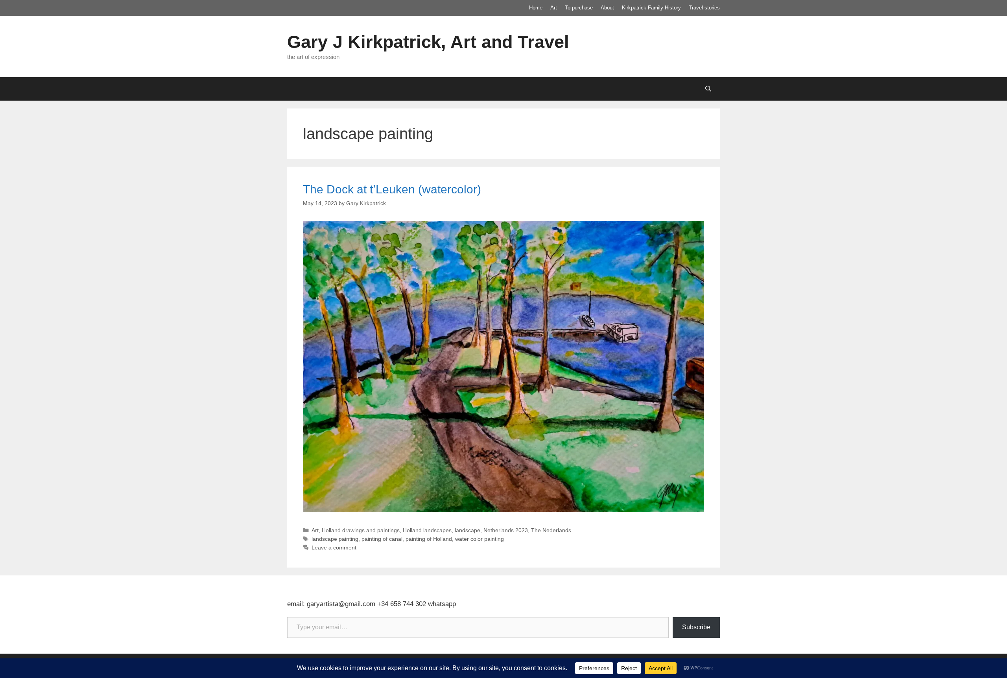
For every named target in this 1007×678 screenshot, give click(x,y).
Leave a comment (334, 547)
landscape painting (335, 539)
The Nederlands (551, 530)
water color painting (479, 539)
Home (535, 8)
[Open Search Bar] (708, 89)
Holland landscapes (427, 530)
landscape (467, 530)
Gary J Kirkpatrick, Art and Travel (428, 42)
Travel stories (704, 8)
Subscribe (696, 627)
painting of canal (381, 539)
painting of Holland (429, 539)
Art (553, 8)
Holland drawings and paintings (361, 530)
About (607, 8)
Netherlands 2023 (505, 530)
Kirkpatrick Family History (651, 8)
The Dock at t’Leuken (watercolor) (392, 189)
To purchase (579, 8)
